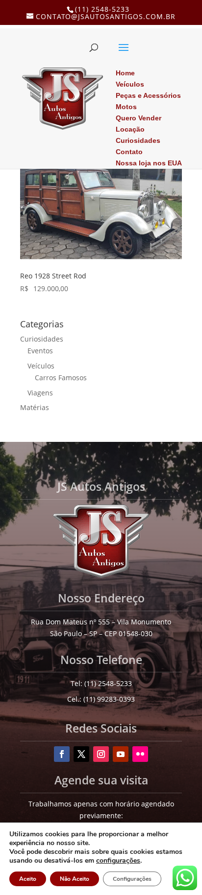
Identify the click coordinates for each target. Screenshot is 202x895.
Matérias (34, 407)
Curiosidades (41, 339)
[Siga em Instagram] (101, 754)
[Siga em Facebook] (62, 754)
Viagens (40, 392)
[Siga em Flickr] (140, 754)
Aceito (27, 879)
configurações (118, 860)
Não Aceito (74, 879)
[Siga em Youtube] (120, 754)
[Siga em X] (81, 754)
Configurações (132, 879)
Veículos (40, 365)
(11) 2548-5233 (102, 9)
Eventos (40, 350)
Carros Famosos (61, 377)
